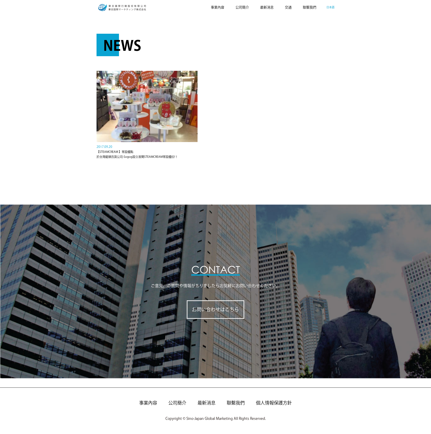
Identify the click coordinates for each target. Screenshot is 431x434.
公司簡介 (242, 7)
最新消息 (267, 7)
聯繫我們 (309, 7)
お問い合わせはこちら (215, 309)
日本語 (330, 7)
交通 (288, 7)
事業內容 (217, 7)
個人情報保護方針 (274, 403)
